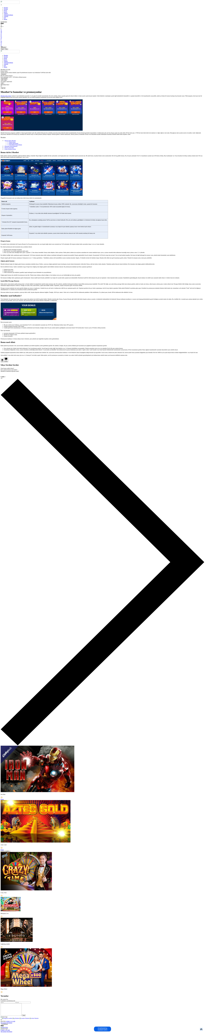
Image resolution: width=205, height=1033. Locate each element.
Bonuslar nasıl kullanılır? (11, 146)
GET (2, 83)
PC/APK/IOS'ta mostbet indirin (102, 1029)
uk (1, 31)
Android (6, 16)
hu (1, 42)
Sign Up (3, 88)
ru (1, 29)
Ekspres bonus (12, 142)
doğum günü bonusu (13, 143)
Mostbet (6, 7)
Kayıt (2, 49)
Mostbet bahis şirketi (6, 96)
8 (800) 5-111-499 (10, 1021)
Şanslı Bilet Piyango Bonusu (15, 144)
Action (4, 47)
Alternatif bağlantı (8, 15)
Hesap (5, 10)
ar (1, 44)
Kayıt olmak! (4, 78)
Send (24, 1015)
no (1, 41)
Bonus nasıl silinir (9, 147)
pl (1, 35)
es (1, 38)
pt (1, 34)
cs (1, 45)
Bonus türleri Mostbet (10, 140)
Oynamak (3, 74)
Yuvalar (6, 9)
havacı (5, 12)
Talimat (6, 13)
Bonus (5, 19)
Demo (2, 799)
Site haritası (3, 1022)
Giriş (6, 49)
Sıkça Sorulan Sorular (10, 149)
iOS (5, 17)
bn (1, 37)
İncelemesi (9, 1022)
